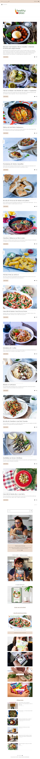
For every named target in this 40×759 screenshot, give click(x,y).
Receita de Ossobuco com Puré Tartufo (15, 421)
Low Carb (7, 235)
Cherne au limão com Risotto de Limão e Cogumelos (19, 90)
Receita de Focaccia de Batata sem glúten (16, 200)
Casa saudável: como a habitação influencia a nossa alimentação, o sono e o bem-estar (25, 703)
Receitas (11, 45)
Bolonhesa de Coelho (9, 348)
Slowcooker (7, 236)
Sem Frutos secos (20, 45)
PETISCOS (15, 199)
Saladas (14, 45)
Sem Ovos (22, 89)
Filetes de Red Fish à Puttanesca (13, 127)
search (2, 1)
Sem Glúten (25, 45)
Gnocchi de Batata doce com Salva (14, 494)
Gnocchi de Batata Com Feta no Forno (15, 311)
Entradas (5, 45)
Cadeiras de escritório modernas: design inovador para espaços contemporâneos (25, 736)
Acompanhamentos (6, 273)
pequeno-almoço (10, 199)
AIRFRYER (12, 273)
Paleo (8, 45)
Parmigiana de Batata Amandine (13, 164)
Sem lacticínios (30, 235)
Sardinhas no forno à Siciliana (12, 458)
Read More (6, 96)
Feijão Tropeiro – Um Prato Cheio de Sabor (25, 710)
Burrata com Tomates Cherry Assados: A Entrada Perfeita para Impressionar (18, 47)
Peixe (4, 89)
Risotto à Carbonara (9, 384)
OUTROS (4, 162)
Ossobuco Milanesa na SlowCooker (14, 238)
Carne (4, 235)
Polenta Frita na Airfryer (11, 274)
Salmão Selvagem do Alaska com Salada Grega (25, 744)
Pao (6, 199)
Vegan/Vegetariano (7, 492)
